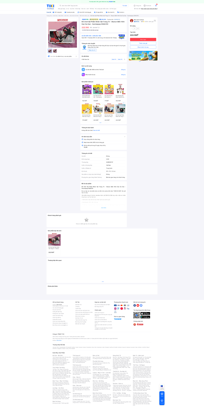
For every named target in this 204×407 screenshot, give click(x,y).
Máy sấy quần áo (140, 362)
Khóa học (125, 385)
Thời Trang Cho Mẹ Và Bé (58, 357)
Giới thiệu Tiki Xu (79, 318)
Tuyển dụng (78, 308)
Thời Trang (125, 357)
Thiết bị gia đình (65, 403)
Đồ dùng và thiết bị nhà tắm (102, 386)
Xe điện (126, 394)
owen (77, 347)
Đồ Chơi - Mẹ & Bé (58, 355)
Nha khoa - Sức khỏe (121, 389)
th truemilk (68, 347)
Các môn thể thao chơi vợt (142, 374)
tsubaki (73, 348)
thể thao (92, 8)
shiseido (55, 348)
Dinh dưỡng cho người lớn (61, 362)
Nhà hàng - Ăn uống (120, 387)
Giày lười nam (76, 387)
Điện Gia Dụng (56, 401)
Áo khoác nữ (83, 358)
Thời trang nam (77, 365)
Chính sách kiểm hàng (58, 315)
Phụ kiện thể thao (142, 369)
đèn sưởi (140, 394)
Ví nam (74, 401)
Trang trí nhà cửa (96, 382)
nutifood (112, 347)
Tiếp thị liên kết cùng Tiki (81, 320)
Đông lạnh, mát (62, 371)
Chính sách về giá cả (99, 312)
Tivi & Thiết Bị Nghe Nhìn (121, 367)
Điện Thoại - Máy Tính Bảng (60, 381)
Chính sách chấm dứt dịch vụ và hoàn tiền (103, 325)
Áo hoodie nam (79, 369)
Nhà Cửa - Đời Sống (98, 381)
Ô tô (121, 396)
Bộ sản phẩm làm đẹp (61, 398)
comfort (144, 347)
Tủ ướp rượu (147, 362)
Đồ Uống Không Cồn (101, 400)
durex (84, 347)
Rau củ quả (57, 370)
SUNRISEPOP (117, 19)
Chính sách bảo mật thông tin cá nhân (84, 312)
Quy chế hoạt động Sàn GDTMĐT (102, 304)
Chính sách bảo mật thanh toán (82, 310)
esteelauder (62, 347)
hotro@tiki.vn (64, 323)
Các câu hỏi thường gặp (58, 307)
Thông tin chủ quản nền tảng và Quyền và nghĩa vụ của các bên (103, 328)
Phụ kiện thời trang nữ (98, 363)
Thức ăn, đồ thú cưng (60, 377)
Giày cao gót (76, 378)
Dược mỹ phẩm (65, 398)
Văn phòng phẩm (124, 401)
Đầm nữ (78, 357)
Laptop (105, 378)
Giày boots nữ (78, 381)
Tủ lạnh (137, 358)
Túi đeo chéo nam (81, 401)
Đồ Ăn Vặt (98, 398)
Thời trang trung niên (80, 362)
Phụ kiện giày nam (79, 389)
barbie (73, 347)
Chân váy (82, 359)
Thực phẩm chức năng (60, 391)
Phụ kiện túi (87, 396)
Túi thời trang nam (78, 399)
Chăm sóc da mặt (57, 389)
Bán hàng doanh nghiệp (80, 321)
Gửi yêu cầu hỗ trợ (57, 309)
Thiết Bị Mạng (100, 377)
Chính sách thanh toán (100, 317)
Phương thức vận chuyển (58, 313)
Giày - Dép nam (77, 385)
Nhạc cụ (103, 389)
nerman (120, 347)
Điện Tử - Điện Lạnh (138, 355)
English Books (120, 403)
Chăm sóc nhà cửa (61, 378)
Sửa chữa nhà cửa (99, 384)
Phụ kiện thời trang (98, 361)
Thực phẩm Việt (64, 370)
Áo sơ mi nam (82, 368)
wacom (124, 347)
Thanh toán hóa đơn (117, 385)
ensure (80, 347)
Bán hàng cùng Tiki (99, 306)
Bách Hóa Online (97, 393)
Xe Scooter (125, 396)
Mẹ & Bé (121, 362)
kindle (115, 347)
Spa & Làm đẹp (122, 386)
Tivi (136, 361)
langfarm (59, 348)
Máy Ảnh (145, 390)
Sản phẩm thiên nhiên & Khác (61, 394)
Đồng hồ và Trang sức (99, 367)
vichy (67, 348)
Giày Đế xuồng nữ (82, 382)
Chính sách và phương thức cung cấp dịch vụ (103, 322)
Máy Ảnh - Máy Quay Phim (140, 381)
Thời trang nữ (76, 355)
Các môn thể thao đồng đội (142, 373)
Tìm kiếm (124, 5)
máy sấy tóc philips (142, 396)
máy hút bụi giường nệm (141, 400)
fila (70, 348)
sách (87, 8)
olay (136, 347)
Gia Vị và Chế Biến (99, 397)
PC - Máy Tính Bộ (99, 378)
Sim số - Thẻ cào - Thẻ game (124, 390)
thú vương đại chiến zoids (102, 8)
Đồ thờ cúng (98, 389)
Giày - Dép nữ (76, 377)
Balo (94, 357)
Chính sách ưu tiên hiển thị (101, 319)
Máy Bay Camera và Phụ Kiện (141, 390)
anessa (128, 347)
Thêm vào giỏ (143, 43)
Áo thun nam (75, 366)
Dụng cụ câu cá (139, 371)
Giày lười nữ (84, 381)
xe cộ (67, 8)
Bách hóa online (119, 363)
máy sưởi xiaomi (143, 400)
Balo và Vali (96, 355)
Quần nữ (82, 357)
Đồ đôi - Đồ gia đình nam (83, 370)
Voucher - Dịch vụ (118, 383)
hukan (63, 348)
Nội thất (99, 385)
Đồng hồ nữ (100, 368)
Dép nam (80, 388)
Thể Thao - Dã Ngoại (139, 365)
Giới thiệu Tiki (78, 304)
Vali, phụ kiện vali (107, 358)
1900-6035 (59, 304)
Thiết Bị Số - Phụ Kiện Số (119, 371)
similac (139, 347)
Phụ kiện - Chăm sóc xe (118, 394)
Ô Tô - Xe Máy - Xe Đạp (119, 393)
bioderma (89, 347)
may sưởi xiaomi (140, 398)
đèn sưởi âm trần (139, 403)
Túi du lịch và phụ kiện (101, 357)
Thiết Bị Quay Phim (141, 389)
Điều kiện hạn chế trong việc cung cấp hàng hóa (103, 315)
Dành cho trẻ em (59, 375)
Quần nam (81, 366)
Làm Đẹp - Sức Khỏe (58, 388)
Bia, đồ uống (57, 374)
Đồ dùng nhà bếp (56, 403)
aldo (103, 347)
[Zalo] (141, 305)
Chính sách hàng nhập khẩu (59, 321)
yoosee (133, 347)
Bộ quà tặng (99, 401)
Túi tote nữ (81, 396)
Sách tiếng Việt (116, 401)
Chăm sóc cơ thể (59, 392)
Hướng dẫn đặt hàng (57, 311)
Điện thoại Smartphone (58, 382)
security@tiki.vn (64, 325)
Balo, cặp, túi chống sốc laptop (102, 358)
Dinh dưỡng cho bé (59, 361)
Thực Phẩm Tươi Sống (59, 367)
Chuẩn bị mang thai (59, 364)
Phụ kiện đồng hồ (99, 370)
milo (96, 347)
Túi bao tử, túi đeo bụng (84, 402)
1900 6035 (58, 340)
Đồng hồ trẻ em (107, 370)
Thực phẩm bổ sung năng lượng (142, 376)
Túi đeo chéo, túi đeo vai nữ (79, 395)
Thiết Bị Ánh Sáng (142, 384)
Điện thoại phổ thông (60, 384)
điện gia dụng (61, 8)
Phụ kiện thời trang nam (101, 363)
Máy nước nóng (141, 361)
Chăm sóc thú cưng (97, 394)
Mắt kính (105, 363)
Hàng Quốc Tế (117, 355)
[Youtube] (138, 305)
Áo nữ (74, 357)
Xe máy (117, 396)
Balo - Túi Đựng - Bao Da (141, 386)
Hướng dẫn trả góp (57, 319)
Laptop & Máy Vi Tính (124, 364)
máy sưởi (135, 394)
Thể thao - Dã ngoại (119, 359)
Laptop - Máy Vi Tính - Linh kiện (102, 372)
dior (58, 347)
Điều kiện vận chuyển (80, 323)
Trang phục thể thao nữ (138, 366)
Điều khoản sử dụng (79, 316)
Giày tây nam (83, 387)
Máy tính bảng (59, 385)
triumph (107, 347)
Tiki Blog (77, 306)
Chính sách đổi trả (57, 317)
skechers (99, 347)
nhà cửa (83, 8)
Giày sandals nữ (80, 380)
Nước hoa (58, 397)
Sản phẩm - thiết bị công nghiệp (122, 365)
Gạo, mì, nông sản (60, 373)
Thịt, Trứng (59, 369)
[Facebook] (134, 305)
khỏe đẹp (77, 8)
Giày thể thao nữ (144, 375)
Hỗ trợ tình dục (64, 397)
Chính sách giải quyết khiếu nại (82, 314)
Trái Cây (54, 369)
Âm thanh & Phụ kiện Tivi (138, 357)
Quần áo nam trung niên (80, 373)
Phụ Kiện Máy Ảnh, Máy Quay (139, 382)
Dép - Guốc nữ (82, 378)
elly (93, 347)
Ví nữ (87, 395)
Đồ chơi (67, 357)
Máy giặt (137, 359)
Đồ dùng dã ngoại (142, 368)
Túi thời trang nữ (77, 393)
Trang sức (95, 368)
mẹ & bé (72, 8)
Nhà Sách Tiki (117, 400)
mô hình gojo (112, 8)
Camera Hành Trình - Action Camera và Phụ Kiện (141, 385)
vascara (54, 347)
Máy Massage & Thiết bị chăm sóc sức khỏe (62, 393)
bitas (148, 347)
